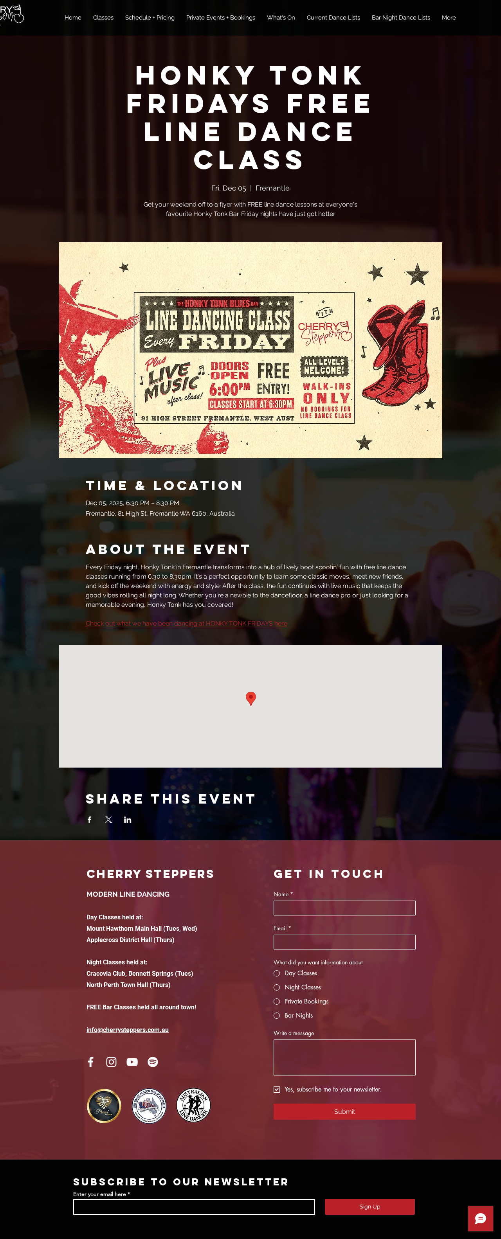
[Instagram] (111, 1062)
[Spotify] (153, 1062)
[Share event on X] (108, 819)
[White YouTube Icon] (132, 1062)
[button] (103, 18)
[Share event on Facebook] (89, 819)
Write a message (294, 1033)
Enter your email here (99, 1194)
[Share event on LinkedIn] (128, 819)
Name (283, 894)
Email (282, 928)
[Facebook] (90, 1062)
